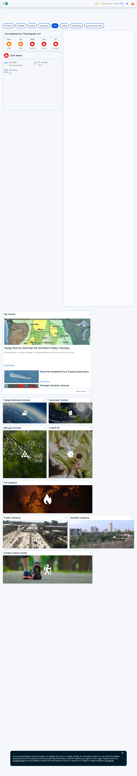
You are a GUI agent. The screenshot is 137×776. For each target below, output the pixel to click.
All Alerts (8, 26)
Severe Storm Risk (94, 26)
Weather (21, 26)
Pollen (64, 26)
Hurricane (44, 26)
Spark (32, 26)
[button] (122, 753)
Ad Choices (109, 761)
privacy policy (18, 761)
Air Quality (76, 26)
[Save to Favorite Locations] (96, 3)
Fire (55, 26)
